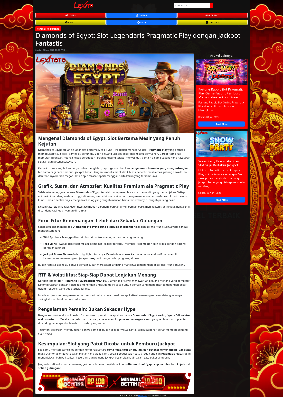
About (71, 22)
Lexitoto (142, 395)
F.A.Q (143, 22)
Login (72, 15)
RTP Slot (213, 15)
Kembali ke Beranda (48, 28)
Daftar (142, 15)
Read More (222, 124)
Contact (213, 22)
